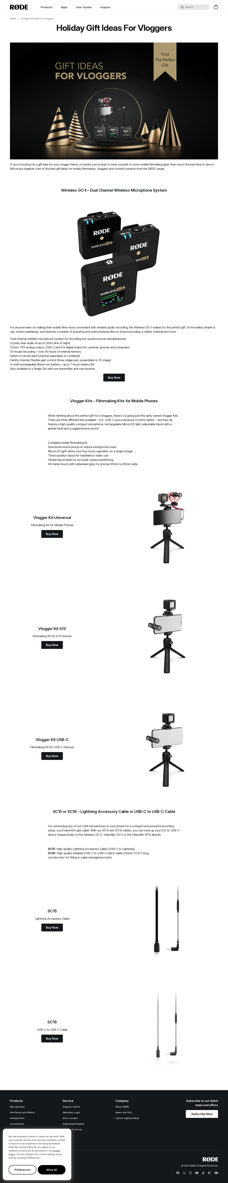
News (13, 18)
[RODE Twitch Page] (209, 1173)
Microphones (17, 1106)
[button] (202, 1114)
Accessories (17, 1123)
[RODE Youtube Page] (196, 1173)
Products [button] (46, 7)
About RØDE (122, 1106)
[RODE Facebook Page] (177, 1173)
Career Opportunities (127, 1118)
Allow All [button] (51, 1169)
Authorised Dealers (73, 1123)
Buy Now (114, 377)
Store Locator (70, 1118)
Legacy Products (72, 1129)
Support (105, 7)
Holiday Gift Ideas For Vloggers (37, 18)
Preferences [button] (22, 1169)
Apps (64, 7)
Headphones (17, 1118)
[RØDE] (19, 7)
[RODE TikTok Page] (203, 1173)
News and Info (123, 1112)
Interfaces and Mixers (22, 1112)
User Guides (84, 7)
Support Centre (71, 1106)
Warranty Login (71, 1112)
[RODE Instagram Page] (190, 1173)
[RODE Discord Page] (216, 1173)
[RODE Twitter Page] (184, 1173)
